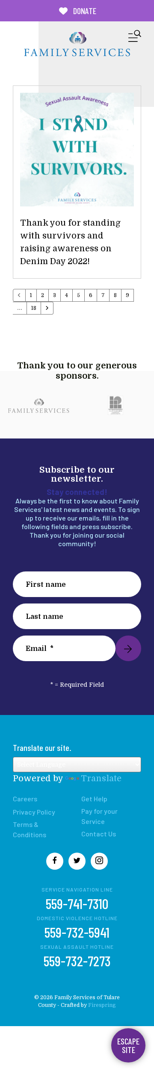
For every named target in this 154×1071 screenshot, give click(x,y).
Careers (25, 798)
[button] (134, 38)
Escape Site (128, 1045)
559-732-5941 (77, 932)
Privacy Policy (34, 812)
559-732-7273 (77, 960)
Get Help (94, 798)
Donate (83, 11)
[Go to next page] (47, 308)
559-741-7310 (77, 903)
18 (33, 308)
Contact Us (98, 834)
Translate (101, 778)
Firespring (102, 1005)
